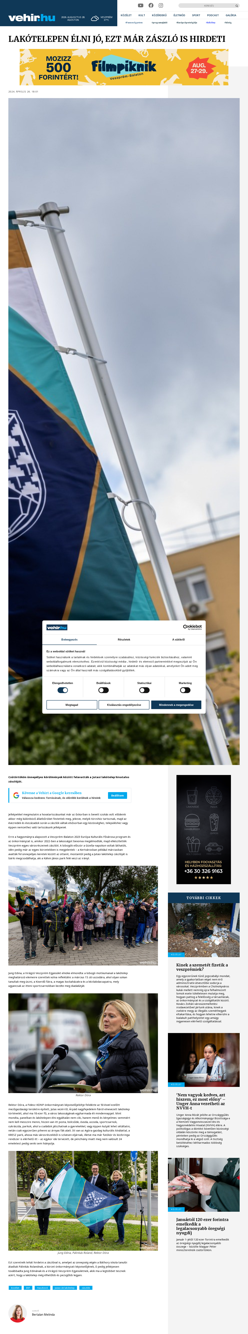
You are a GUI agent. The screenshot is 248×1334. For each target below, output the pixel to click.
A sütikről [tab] (178, 639)
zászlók (86, 1287)
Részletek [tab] (124, 639)
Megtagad (72, 704)
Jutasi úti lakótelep (65, 1287)
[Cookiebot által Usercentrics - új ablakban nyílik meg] (186, 627)
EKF (28, 1287)
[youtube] (140, 5)
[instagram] (161, 5)
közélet (15, 1287)
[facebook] (151, 5)
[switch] (103, 690)
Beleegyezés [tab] (69, 639)
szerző (35, 1311)
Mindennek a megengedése (176, 704)
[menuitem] (126, 15)
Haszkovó (42, 1287)
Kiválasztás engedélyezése (124, 704)
